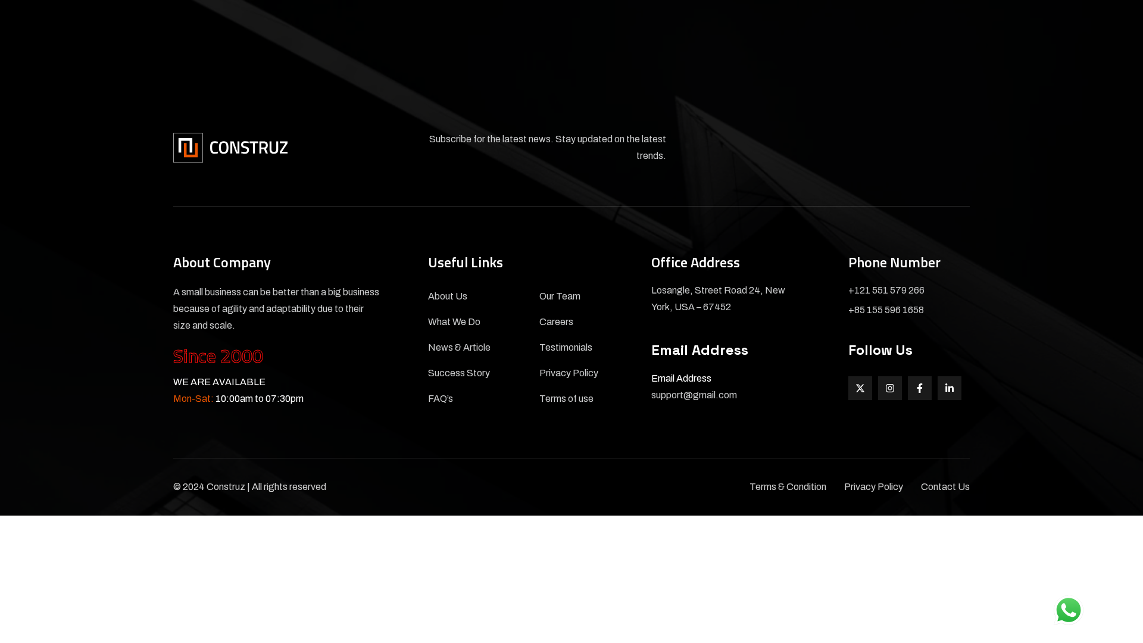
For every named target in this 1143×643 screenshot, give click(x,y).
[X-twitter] (860, 388)
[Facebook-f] (920, 388)
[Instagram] (890, 388)
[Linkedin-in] (949, 388)
